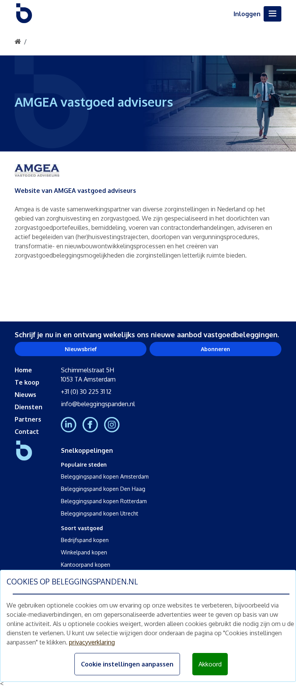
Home (23, 370)
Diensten (28, 407)
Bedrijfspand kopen (85, 540)
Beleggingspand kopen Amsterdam (105, 476)
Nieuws (25, 394)
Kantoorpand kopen (85, 564)
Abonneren (215, 349)
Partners (28, 419)
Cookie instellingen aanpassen (127, 664)
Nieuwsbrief (81, 349)
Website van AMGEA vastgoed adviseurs (75, 190)
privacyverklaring (92, 642)
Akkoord (210, 664)
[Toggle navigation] (272, 14)
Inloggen (247, 14)
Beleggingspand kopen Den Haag (103, 488)
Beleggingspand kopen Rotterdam (104, 501)
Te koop (27, 382)
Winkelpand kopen (84, 552)
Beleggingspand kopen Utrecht (99, 513)
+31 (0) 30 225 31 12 (86, 391)
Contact (27, 431)
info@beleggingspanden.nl (98, 404)
